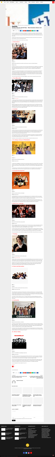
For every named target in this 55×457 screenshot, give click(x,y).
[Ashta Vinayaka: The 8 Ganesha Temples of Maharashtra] (3, 434)
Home (5, 2)
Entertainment (12, 2)
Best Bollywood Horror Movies (45, 434)
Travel (29, 2)
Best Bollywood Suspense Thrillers (46, 429)
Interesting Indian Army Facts (32, 432)
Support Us (11, 0)
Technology (21, 2)
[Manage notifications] (53, 455)
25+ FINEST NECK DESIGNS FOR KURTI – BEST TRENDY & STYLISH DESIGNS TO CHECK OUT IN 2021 (36, 377)
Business (41, 2)
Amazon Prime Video (17, 257)
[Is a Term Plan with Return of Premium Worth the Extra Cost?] (3, 429)
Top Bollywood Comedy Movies (46, 431)
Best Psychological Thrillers (45, 428)
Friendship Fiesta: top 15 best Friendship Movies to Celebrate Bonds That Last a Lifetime (27, 395)
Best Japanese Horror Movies (45, 433)
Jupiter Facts (30, 429)
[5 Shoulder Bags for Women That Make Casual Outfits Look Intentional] (3, 438)
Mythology (33, 2)
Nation (8, 2)
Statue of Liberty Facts (31, 437)
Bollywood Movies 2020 (45, 436)
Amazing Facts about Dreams (32, 431)
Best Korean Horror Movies (45, 432)
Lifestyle (37, 2)
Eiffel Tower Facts (30, 433)
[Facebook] (24, 453)
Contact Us (8, 0)
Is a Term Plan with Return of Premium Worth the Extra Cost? (9, 429)
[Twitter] (26, 453)
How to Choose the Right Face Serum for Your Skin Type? (22, 429)
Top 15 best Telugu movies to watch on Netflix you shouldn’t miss (37, 395)
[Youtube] (31, 453)
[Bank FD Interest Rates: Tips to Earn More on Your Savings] (17, 434)
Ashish (17, 456)
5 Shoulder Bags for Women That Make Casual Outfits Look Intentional (9, 438)
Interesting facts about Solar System (33, 434)
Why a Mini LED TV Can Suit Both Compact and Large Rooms (23, 438)
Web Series (16, 26)
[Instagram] (29, 453)
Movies (26, 2)
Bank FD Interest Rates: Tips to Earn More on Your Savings (23, 434)
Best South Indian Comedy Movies (46, 430)
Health (17, 2)
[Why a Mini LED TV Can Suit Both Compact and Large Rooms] (17, 438)
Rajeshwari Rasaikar (19, 380)
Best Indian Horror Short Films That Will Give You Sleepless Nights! (27, 406)
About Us (6, 0)
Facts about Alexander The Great (32, 430)
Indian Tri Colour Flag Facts (31, 428)
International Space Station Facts (32, 435)
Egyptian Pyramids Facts (31, 436)
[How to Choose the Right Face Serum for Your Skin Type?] (17, 429)
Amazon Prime (16, 98)
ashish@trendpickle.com (29, 450)
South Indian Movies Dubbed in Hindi (46, 437)
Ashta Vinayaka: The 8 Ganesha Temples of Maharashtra (9, 434)
